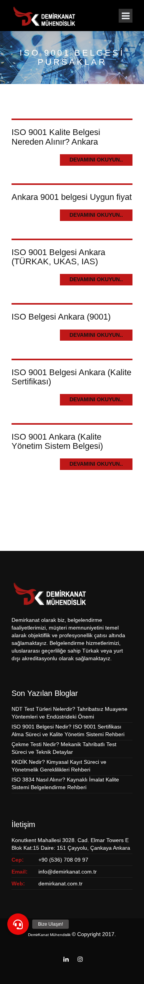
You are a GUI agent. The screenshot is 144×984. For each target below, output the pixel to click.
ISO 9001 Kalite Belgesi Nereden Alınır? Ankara (56, 136)
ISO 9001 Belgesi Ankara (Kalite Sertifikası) (71, 377)
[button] (18, 924)
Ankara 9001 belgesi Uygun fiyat (72, 197)
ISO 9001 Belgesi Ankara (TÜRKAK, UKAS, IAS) (58, 256)
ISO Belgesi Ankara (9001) (61, 316)
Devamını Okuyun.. (96, 160)
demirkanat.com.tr (60, 883)
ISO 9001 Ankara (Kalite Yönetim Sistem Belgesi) (57, 441)
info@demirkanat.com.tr (67, 872)
